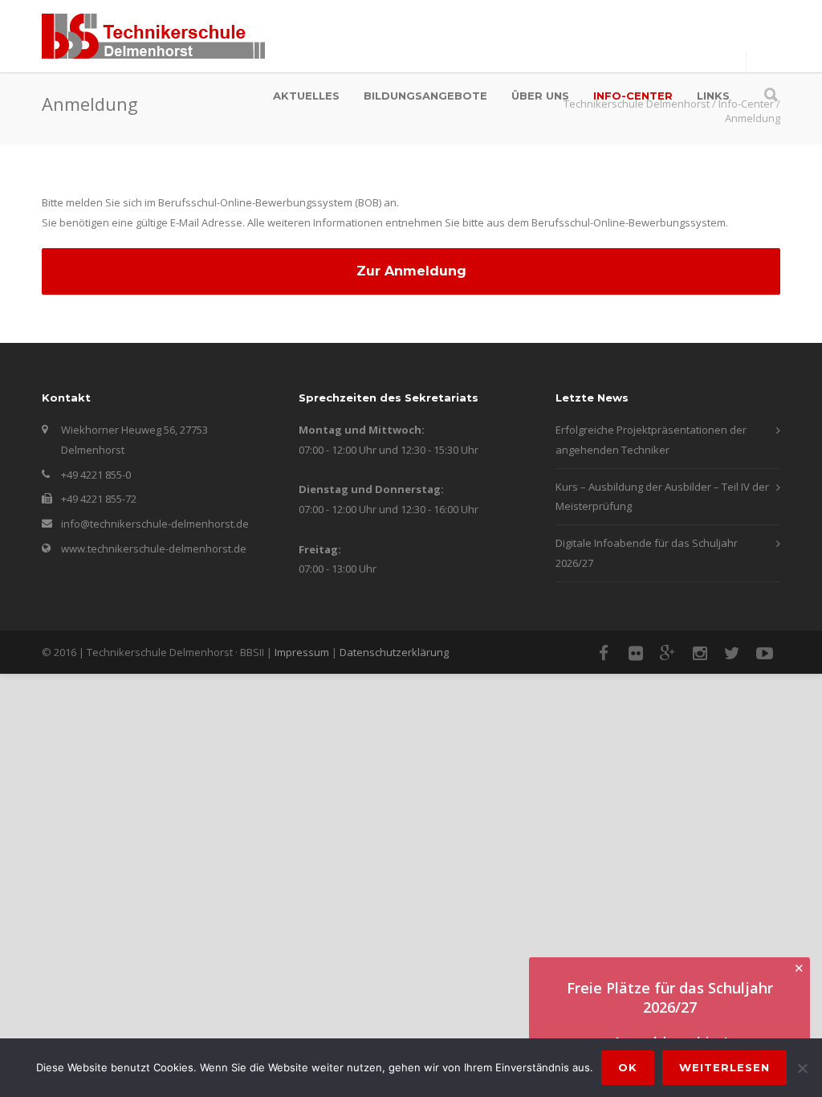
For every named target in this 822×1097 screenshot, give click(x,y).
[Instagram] (700, 653)
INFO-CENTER (633, 95)
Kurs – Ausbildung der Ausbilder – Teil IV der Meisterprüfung (662, 496)
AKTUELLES (306, 95)
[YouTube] (764, 653)
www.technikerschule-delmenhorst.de (153, 548)
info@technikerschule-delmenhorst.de (155, 523)
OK (627, 1067)
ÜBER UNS (540, 95)
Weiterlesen (724, 1067)
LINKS (713, 95)
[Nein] (802, 1068)
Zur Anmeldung (411, 271)
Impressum (302, 652)
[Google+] (668, 653)
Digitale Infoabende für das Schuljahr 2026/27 (646, 553)
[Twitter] (732, 653)
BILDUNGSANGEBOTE (425, 95)
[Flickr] (636, 653)
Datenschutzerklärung (394, 652)
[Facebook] (604, 653)
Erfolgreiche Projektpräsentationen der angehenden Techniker (651, 439)
